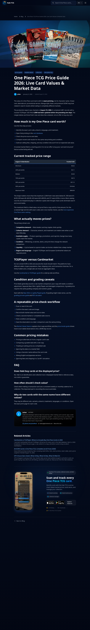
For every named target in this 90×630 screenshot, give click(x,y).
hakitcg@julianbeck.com (46, 423)
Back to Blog (21, 521)
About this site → (58, 423)
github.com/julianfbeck (30, 423)
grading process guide (21, 295)
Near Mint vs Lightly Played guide (34, 293)
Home (15, 16)
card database (38, 133)
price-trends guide (63, 326)
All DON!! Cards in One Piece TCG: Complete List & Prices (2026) (35, 449)
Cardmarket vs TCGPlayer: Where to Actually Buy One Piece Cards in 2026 (38, 440)
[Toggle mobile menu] (85, 3)
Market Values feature (24, 326)
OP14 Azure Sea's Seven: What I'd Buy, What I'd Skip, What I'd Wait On (37, 456)
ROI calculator (36, 295)
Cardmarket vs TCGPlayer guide (30, 273)
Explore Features (69, 502)
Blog (22, 16)
